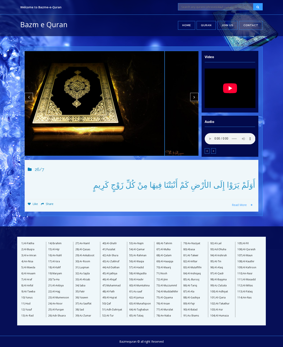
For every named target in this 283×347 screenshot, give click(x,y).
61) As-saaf (135, 291)
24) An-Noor (55, 303)
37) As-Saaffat (83, 303)
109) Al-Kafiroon (246, 267)
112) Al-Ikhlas (245, 285)
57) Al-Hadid (136, 267)
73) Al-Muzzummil (166, 285)
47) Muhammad (111, 285)
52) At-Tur (108, 315)
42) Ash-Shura (110, 255)
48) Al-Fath (108, 291)
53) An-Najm (136, 243)
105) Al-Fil (243, 243)
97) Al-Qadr (217, 273)
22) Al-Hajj (54, 291)
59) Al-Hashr (136, 279)
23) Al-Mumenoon (58, 297)
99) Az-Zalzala (218, 285)
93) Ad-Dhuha (218, 249)
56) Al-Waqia (136, 261)
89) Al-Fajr (189, 303)
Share (49, 204)
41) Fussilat (108, 249)
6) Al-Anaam (28, 273)
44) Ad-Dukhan (111, 267)
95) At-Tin (215, 261)
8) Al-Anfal (27, 285)
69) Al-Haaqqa (164, 261)
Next (194, 97)
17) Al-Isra (54, 261)
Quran (206, 25)
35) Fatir (80, 291)
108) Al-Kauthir (245, 261)
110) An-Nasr (245, 273)
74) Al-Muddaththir (167, 291)
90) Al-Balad (190, 309)
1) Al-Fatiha (27, 243)
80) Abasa (189, 249)
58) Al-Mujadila (137, 273)
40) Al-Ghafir (109, 243)
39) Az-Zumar (83, 315)
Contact (250, 25)
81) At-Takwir (190, 255)
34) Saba (80, 285)
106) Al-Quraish (246, 249)
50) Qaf (106, 303)
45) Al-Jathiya (109, 273)
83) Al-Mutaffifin (192, 267)
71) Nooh (161, 273)
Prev (29, 97)
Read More (240, 205)
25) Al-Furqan (56, 309)
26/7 (39, 169)
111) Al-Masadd (246, 279)
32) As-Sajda (82, 273)
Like (35, 204)
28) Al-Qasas (82, 249)
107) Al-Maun (245, 255)
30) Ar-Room (82, 261)
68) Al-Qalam (164, 255)
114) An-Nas (244, 297)
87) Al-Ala (188, 291)
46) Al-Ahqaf (109, 279)
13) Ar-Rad (27, 315)
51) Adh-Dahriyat (112, 309)
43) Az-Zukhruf (110, 261)
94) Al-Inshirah (218, 255)
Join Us (227, 25)
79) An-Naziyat (191, 243)
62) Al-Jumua (136, 297)
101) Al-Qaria (218, 297)
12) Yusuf (26, 309)
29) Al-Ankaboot (84, 255)
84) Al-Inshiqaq (192, 273)
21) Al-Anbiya (56, 285)
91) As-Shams (191, 315)
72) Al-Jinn (162, 279)
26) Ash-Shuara (57, 315)
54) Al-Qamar (137, 249)
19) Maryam (55, 273)
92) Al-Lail (215, 243)
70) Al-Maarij (163, 267)
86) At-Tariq (190, 285)
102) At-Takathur (220, 303)
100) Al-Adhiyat (219, 291)
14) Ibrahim (55, 243)
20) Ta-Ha (53, 279)
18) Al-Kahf (54, 267)
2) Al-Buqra (27, 249)
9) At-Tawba (28, 291)
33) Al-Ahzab (82, 279)
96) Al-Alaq (216, 267)
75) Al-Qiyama (164, 297)
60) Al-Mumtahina (139, 285)
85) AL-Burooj (191, 279)
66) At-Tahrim (164, 243)
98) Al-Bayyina (218, 279)
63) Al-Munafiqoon (140, 303)
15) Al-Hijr (54, 249)
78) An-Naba (163, 315)
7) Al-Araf (26, 279)
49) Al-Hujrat (109, 297)
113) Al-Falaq (245, 291)
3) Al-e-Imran (28, 255)
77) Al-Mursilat (164, 309)
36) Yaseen (81, 297)
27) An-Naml (82, 243)
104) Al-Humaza (219, 315)
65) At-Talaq (136, 315)
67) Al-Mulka (163, 249)
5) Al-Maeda (28, 267)
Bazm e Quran (44, 24)
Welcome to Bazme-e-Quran (41, 7)
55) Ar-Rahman (137, 255)
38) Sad (79, 309)
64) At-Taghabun (139, 309)
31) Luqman (82, 267)
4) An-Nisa (27, 261)
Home (186, 25)
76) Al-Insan (163, 303)
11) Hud (25, 303)
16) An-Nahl (55, 255)
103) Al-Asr (216, 309)
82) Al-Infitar (190, 261)
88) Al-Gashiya (191, 297)
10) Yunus (27, 297)
